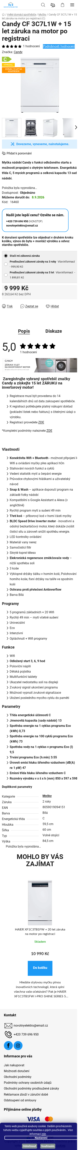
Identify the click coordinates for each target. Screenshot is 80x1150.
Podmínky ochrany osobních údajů (27, 1083)
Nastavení (41, 1137)
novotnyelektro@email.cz (31, 1025)
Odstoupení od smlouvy (20, 1100)
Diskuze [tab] (53, 331)
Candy (18, 52)
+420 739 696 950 (26, 1034)
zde (44, 1133)
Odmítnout (29, 1146)
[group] (40, 943)
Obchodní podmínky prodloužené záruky (31, 1088)
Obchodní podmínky (17, 1077)
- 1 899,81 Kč (42, 275)
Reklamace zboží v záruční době (26, 1094)
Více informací (66, 261)
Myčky (47, 796)
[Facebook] (8, 1045)
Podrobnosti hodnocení (59, 46)
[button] (40, 968)
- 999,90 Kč (42, 264)
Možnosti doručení (16, 1071)
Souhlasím (47, 1146)
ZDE (41, 422)
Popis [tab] (24, 331)
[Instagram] (18, 1045)
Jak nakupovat (14, 1065)
